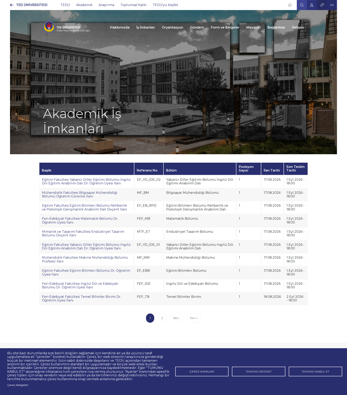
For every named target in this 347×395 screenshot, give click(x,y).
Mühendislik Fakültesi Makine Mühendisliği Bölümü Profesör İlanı (85, 259)
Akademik (84, 5)
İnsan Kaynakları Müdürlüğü (73, 30)
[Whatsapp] (290, 5)
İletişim (298, 27)
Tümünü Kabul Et (315, 371)
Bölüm (171, 170)
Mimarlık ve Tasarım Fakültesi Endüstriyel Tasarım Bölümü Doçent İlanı (83, 233)
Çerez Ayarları (202, 371)
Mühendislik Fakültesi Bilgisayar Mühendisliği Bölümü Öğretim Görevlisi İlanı (79, 194)
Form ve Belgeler (225, 27)
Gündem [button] (197, 27)
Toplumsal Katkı (133, 5)
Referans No (147, 170)
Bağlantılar (276, 27)
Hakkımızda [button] (120, 27)
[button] (302, 5)
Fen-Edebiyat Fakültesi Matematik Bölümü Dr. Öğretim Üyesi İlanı (80, 220)
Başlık (46, 170)
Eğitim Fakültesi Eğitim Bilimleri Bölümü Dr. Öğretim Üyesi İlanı (86, 272)
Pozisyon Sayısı (246, 168)
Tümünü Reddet (258, 371)
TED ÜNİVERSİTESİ (31, 5)
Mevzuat (253, 27)
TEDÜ (65, 5)
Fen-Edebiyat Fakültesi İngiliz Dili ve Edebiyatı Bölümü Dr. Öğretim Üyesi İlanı (80, 285)
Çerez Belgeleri (17, 385)
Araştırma (106, 5)
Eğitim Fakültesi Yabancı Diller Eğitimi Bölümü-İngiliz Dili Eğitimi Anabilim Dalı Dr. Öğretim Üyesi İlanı (86, 181)
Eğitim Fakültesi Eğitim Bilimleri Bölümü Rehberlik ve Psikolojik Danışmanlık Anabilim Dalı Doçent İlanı (84, 207)
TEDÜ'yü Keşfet (165, 5)
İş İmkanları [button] (145, 27)
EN (332, 4)
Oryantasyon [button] (172, 27)
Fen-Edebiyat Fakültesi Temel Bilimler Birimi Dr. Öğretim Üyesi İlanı (81, 298)
